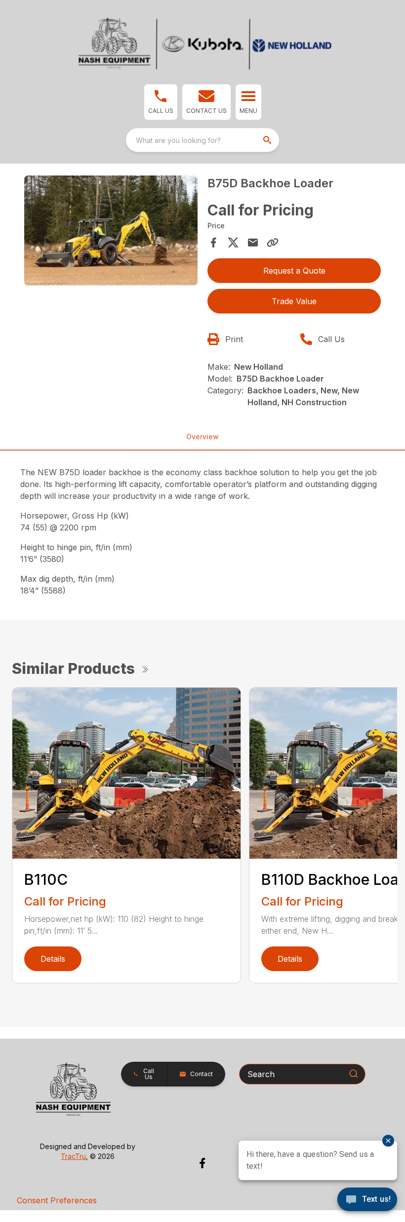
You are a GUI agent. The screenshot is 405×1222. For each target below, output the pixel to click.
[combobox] (202, 140)
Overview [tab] (202, 436)
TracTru (73, 1156)
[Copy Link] (273, 242)
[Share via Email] (253, 242)
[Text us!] (367, 1200)
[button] (161, 102)
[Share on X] (233, 242)
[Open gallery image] (111, 230)
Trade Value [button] (294, 301)
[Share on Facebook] (213, 242)
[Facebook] (202, 1163)
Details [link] (52, 959)
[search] (268, 140)
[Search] (354, 1074)
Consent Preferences (57, 1200)
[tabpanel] (111, 231)
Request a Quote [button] (294, 271)
